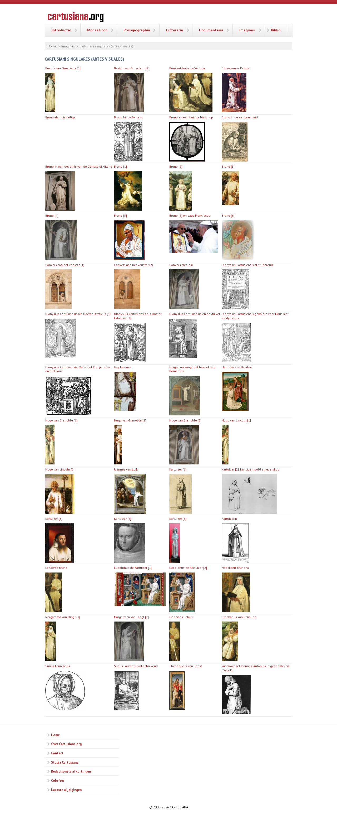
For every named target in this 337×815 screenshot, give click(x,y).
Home (52, 46)
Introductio (61, 30)
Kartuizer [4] (122, 519)
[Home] (76, 18)
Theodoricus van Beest (185, 666)
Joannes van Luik (126, 469)
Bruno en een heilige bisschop (191, 117)
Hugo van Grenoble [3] (185, 420)
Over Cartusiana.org (66, 744)
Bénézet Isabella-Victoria (187, 68)
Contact (57, 753)
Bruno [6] (228, 215)
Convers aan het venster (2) (133, 265)
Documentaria (211, 30)
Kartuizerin (229, 519)
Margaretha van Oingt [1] (62, 617)
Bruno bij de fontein (128, 117)
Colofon (57, 780)
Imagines (247, 30)
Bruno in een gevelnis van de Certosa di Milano (78, 166)
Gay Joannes (122, 367)
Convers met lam (181, 265)
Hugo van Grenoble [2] (130, 420)
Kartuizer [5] (177, 519)
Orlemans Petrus (181, 617)
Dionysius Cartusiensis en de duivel (194, 314)
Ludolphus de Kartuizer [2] (188, 568)
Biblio (275, 30)
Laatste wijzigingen (66, 790)
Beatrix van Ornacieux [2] (131, 68)
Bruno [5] (120, 215)
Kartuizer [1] (177, 469)
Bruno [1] (120, 166)
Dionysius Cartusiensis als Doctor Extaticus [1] (78, 314)
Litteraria (174, 30)
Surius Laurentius (57, 666)
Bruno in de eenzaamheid (240, 117)
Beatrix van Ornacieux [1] (63, 68)
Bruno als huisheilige (60, 117)
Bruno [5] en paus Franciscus (189, 215)
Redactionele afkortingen (71, 771)
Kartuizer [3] (53, 519)
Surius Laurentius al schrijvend (136, 666)
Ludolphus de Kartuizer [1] (133, 568)
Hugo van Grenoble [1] (61, 420)
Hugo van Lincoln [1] (236, 420)
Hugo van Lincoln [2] (60, 469)
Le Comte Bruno (56, 568)
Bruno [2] (175, 166)
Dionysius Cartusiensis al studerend (247, 265)
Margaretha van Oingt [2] (131, 617)
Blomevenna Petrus (235, 68)
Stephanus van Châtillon (239, 617)
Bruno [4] (51, 215)
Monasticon (97, 30)
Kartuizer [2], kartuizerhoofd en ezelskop (250, 469)
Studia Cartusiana (64, 762)
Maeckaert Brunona (235, 568)
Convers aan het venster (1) (64, 265)
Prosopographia (136, 30)
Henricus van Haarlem (237, 367)
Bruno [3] (228, 166)
